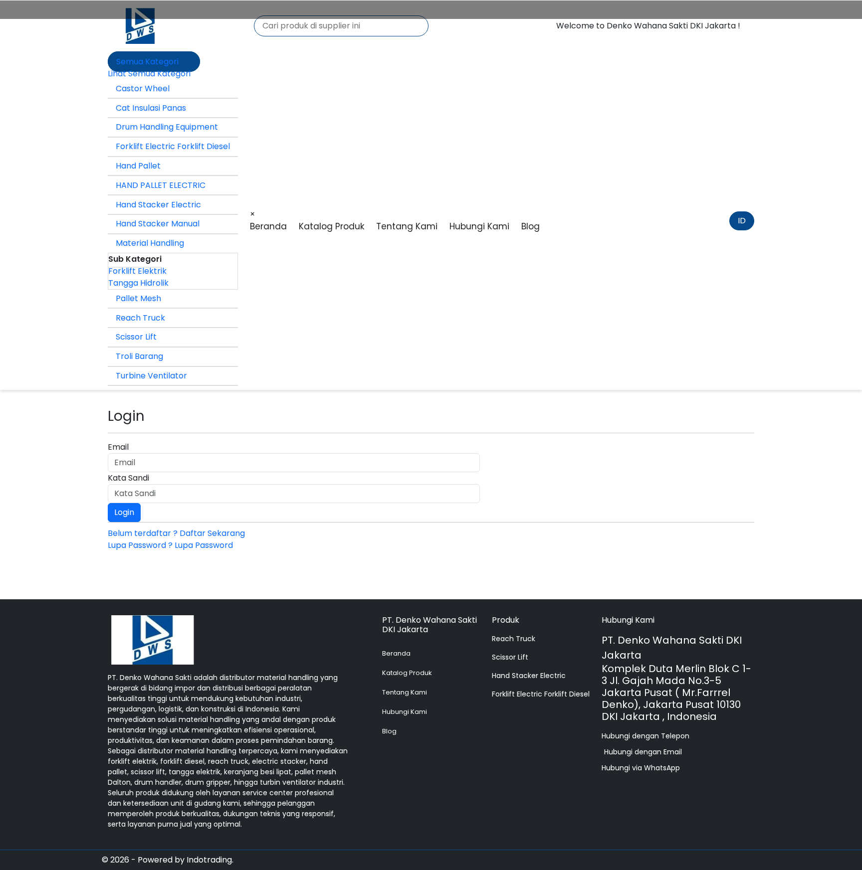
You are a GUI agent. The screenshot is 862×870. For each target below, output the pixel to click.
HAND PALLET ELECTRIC (161, 185)
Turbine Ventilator (151, 375)
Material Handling (150, 243)
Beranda (268, 226)
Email (118, 447)
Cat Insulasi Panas (151, 108)
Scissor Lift (136, 337)
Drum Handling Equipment (167, 127)
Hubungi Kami (479, 226)
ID (742, 220)
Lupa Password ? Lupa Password (170, 545)
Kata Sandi (128, 478)
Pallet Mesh (138, 298)
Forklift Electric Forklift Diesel (173, 146)
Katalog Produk (331, 226)
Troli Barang (139, 356)
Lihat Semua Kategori (149, 73)
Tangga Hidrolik (138, 283)
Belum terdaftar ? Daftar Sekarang (176, 533)
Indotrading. (210, 860)
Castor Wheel (143, 88)
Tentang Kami (406, 226)
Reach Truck (140, 318)
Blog (530, 226)
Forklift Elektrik (137, 271)
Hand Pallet (138, 166)
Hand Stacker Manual (158, 223)
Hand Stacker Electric (158, 204)
